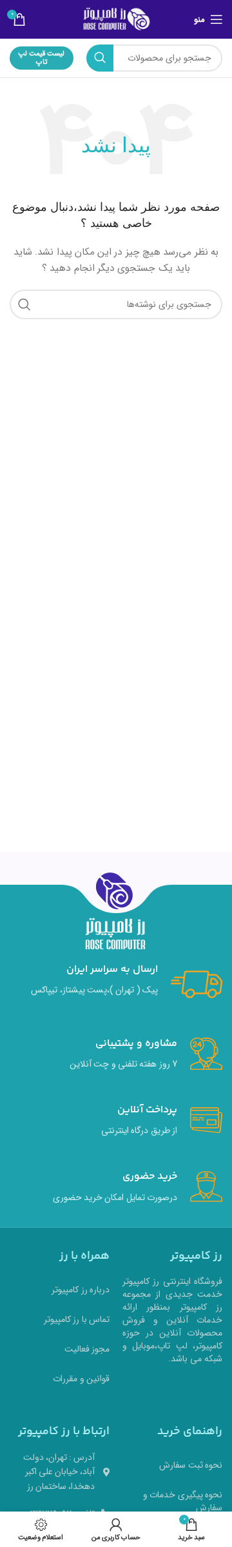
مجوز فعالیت (87, 1349)
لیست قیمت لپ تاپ (41, 58)
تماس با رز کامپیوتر (77, 1319)
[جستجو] (99, 58)
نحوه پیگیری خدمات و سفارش (182, 1501)
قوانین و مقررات (81, 1379)
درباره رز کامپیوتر (81, 1290)
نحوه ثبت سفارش (190, 1465)
